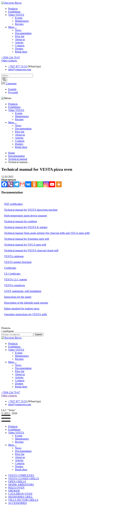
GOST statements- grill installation (22, 291)
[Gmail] (22, 184)
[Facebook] (4, 184)
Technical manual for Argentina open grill (26, 238)
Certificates (10, 267)
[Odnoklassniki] (34, 184)
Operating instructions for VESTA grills (25, 314)
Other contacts (9, 60)
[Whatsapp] (40, 184)
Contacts (19, 45)
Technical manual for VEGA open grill (25, 244)
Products (13, 8)
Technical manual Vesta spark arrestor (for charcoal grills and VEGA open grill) (47, 233)
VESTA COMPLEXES (21, 475)
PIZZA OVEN (16, 487)
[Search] (4, 79)
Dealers (19, 48)
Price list (19, 36)
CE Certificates (12, 273)
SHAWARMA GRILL (20, 496)
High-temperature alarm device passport (25, 215)
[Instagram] (46, 184)
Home (11, 152)
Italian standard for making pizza (21, 308)
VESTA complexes (14, 285)
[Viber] (10, 184)
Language (11, 83)
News (18, 30)
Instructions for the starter (17, 296)
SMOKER (14, 490)
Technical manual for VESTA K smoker (25, 227)
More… (12, 27)
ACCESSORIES (17, 503)
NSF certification (13, 204)
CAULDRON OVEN (20, 493)
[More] (58, 184)
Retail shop (21, 51)
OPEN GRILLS (17, 481)
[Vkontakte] (28, 184)
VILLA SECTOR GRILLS (23, 499)
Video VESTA (16, 14)
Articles (19, 42)
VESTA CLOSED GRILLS (23, 478)
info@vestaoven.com (19, 69)
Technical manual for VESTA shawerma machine (30, 209)
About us (20, 39)
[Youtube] (52, 184)
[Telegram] (16, 184)
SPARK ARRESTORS (21, 484)
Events (18, 17)
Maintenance (22, 20)
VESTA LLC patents (15, 279)
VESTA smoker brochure (18, 262)
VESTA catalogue (14, 256)
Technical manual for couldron (20, 221)
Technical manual (17, 159)
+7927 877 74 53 (17, 66)
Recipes (19, 24)
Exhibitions (14, 11)
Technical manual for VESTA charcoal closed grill (31, 250)
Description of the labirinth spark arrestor (26, 302)
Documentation (23, 33)
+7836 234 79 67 (10, 57)
